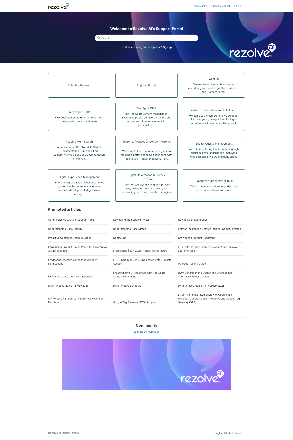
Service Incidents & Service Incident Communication (209, 228)
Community (200, 5)
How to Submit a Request (193, 219)
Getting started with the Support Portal (71, 219)
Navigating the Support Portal (131, 219)
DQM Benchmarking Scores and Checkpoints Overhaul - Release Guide (205, 274)
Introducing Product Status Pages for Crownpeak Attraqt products (77, 248)
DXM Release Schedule (127, 285)
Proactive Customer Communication (70, 237)
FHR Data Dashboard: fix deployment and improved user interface (208, 248)
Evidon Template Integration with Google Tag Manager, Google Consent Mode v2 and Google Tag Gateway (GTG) (209, 298)
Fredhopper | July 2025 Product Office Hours (140, 250)
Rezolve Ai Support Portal (63, 432)
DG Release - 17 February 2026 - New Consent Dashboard (76, 300)
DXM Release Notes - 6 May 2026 (68, 285)
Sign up (167, 47)
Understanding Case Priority (65, 228)
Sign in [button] (237, 5)
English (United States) (229, 433)
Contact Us (119, 237)
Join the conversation (147, 331)
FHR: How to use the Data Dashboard (70, 276)
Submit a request (220, 5)
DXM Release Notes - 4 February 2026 (201, 285)
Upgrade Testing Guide (192, 263)
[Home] (60, 6)
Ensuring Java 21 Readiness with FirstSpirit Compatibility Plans (139, 274)
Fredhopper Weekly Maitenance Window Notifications (72, 261)
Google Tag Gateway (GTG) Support (134, 302)
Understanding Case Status (129, 228)
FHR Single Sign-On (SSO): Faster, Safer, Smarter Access (142, 261)
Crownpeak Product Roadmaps (196, 237)
